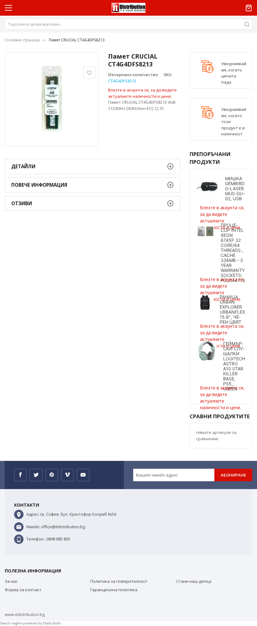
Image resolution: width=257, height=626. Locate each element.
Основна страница (22, 40)
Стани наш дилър (194, 581)
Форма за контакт (23, 589)
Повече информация (39, 185)
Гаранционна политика (113, 589)
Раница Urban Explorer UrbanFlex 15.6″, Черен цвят (232, 309)
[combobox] (128, 24)
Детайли (23, 166)
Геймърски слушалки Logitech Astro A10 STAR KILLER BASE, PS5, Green (234, 366)
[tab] (92, 166)
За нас (11, 581)
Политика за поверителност (118, 581)
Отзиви (21, 203)
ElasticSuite (52, 623)
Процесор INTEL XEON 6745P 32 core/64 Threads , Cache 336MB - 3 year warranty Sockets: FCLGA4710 (233, 252)
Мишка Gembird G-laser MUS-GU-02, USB (235, 188)
